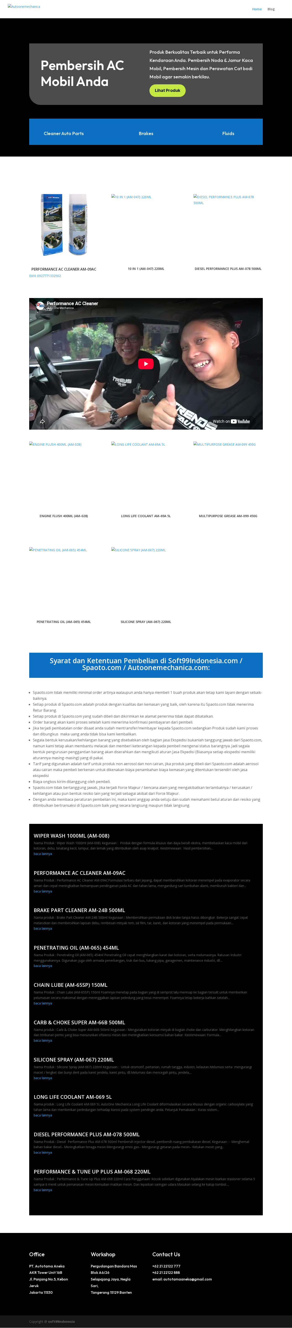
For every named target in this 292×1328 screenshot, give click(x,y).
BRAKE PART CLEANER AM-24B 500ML (79, 910)
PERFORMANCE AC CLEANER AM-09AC (79, 872)
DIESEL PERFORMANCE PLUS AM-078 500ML (87, 1134)
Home (257, 9)
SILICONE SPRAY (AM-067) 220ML (74, 1059)
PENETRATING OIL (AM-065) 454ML (76, 947)
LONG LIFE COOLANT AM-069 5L (73, 1096)
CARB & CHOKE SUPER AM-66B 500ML (79, 1022)
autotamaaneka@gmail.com (187, 1279)
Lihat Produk (167, 90)
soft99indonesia (61, 1321)
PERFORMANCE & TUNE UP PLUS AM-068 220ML (92, 1171)
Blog (271, 9)
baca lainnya (43, 854)
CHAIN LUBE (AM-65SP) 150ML (70, 984)
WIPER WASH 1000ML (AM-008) (71, 835)
